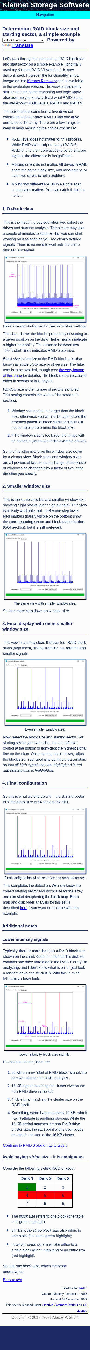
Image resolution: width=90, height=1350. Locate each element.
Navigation (45, 15)
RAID (82, 1288)
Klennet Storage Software (45, 5)
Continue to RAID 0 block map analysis (35, 1145)
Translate (22, 45)
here (23, 908)
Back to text (12, 1280)
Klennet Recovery (42, 81)
